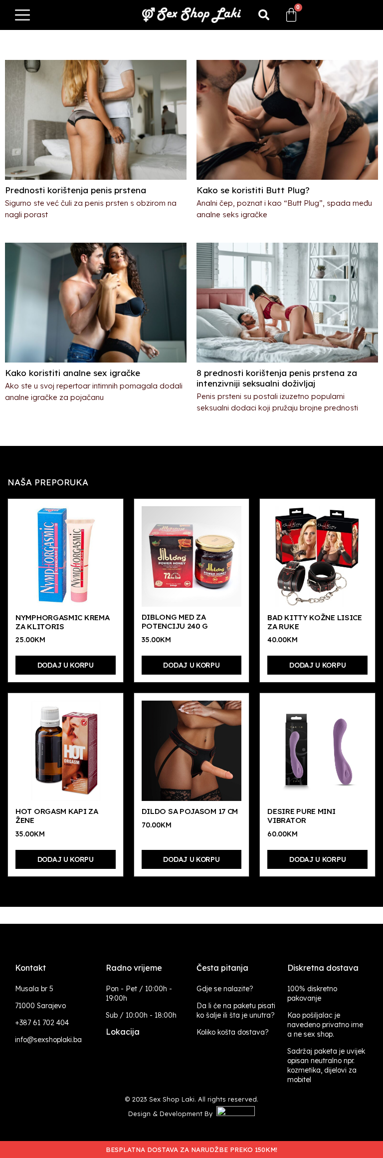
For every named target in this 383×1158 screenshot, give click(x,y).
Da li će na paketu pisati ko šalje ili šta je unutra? (235, 1010)
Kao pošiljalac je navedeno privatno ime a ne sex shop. (325, 1025)
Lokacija (123, 1032)
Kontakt (30, 968)
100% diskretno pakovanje (312, 993)
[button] (264, 15)
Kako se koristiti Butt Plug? (253, 190)
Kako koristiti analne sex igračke (72, 373)
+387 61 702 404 (42, 1022)
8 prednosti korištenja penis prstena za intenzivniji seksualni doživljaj (276, 378)
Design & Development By (172, 1114)
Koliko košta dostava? (232, 1032)
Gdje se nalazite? (224, 988)
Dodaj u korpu (65, 665)
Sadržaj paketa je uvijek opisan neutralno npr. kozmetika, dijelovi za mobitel (326, 1065)
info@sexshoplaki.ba (48, 1039)
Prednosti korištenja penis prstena (75, 190)
